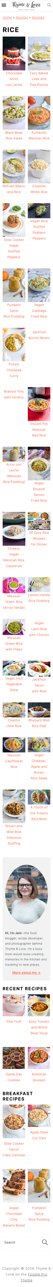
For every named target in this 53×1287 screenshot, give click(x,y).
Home (7, 17)
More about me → (26, 972)
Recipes (22, 17)
